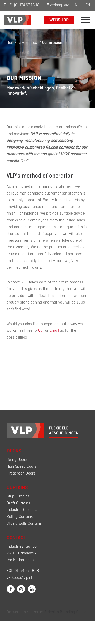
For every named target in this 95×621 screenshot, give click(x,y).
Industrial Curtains (22, 510)
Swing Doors (17, 459)
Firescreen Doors (21, 473)
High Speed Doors (21, 466)
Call (41, 330)
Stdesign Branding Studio (65, 612)
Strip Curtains (18, 496)
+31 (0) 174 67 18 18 (21, 5)
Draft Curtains (18, 503)
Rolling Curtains (20, 516)
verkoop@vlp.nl (61, 5)
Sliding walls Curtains (24, 523)
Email (54, 330)
